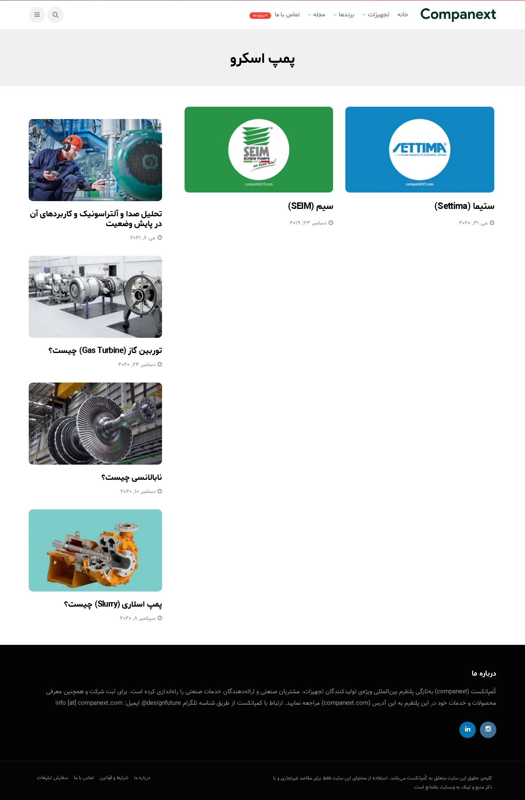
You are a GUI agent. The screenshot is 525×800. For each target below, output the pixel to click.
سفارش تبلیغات (52, 778)
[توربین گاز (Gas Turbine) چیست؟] (95, 297)
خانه (402, 15)
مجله (319, 15)
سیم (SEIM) (310, 206)
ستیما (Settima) (464, 206)
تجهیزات (378, 15)
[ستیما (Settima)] (419, 150)
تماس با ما (276, 15)
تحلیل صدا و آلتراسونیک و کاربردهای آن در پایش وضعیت (96, 219)
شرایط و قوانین (114, 778)
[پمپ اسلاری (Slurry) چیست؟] (95, 550)
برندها (346, 15)
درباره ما (142, 778)
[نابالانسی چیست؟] (95, 424)
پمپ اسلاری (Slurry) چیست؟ (113, 604)
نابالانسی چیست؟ (131, 477)
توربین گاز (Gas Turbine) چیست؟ (105, 351)
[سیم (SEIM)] (259, 150)
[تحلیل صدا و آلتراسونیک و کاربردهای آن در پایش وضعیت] (95, 160)
